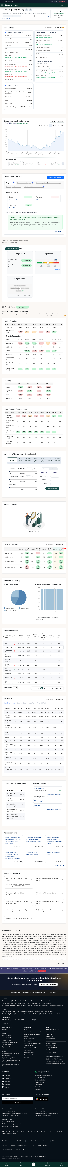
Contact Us (38, 1089)
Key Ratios (60, 121)
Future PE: (12, 484)
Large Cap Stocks (43, 1005)
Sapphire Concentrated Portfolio (55, 1063)
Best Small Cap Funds (47, 1011)
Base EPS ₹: (44, 476)
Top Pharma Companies (56, 1005)
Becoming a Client (51, 1043)
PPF (19, 1020)
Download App (9, 1)
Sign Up (63, 5)
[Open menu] (2, 5)
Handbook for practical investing (33, 1032)
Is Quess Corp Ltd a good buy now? (17, 918)
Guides (26, 1036)
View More (57, 231)
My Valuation (53, 469)
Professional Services (28, 16)
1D (39, 125)
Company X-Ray (50, 1032)
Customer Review (51, 1052)
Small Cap (38, 16)
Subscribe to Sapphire (48, 984)
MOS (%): (44, 484)
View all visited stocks (54, 794)
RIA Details (52, 992)
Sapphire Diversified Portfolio (54, 1061)
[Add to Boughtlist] (30, 9)
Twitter (7, 1087)
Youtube (7, 1081)
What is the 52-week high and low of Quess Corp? (17, 902)
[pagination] (61, 688)
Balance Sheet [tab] (21, 703)
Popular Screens (25, 1001)
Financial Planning (29, 1052)
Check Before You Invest (55, 177)
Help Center (54, 1)
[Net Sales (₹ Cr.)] (30, 636)
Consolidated (58, 27)
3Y (53, 125)
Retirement (38, 1020)
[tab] (10, 183)
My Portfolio (49, 1036)
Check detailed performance (18, 200)
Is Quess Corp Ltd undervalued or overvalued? (47, 911)
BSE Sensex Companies (8, 1005)
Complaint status (7, 1141)
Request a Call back (40, 1080)
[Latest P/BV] (61, 637)
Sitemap (26, 1057)
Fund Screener (21, 1011)
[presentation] (63, 163)
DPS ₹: (44, 480)
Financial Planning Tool (52, 1029)
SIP (3, 1020)
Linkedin (7, 1075)
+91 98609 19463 (46, 1115)
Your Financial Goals (29, 1038)
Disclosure (55, 1141)
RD (15, 1020)
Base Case (45, 469)
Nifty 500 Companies (45, 1003)
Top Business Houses (47, 1001)
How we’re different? (52, 1047)
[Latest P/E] (53, 637)
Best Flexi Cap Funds (8, 1014)
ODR (32, 1145)
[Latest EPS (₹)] (38, 637)
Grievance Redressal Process (19, 1145)
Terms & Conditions (33, 1141)
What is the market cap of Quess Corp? (47, 879)
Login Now (42, 971)
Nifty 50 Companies (32, 1003)
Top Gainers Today (20, 1003)
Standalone (48, 27)
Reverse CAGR (30, 1020)
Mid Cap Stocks (32, 1005)
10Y (59, 125)
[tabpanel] (34, 739)
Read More (60, 963)
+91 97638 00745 (13, 1115)
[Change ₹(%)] (16, 637)
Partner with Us (39, 1082)
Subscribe (62, 1)
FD (6, 1020)
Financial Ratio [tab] (41, 703)
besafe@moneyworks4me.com (43, 1075)
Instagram (8, 1084)
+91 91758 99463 (13, 1126)
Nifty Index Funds (34, 1014)
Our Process (38, 1084)
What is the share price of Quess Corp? (16, 879)
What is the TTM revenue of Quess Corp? (47, 902)
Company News (35, 1001)
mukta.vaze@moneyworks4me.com (48, 1113)
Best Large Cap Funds (21, 1014)
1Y (50, 125)
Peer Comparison (11, 631)
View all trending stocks (53, 809)
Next (56, 688)
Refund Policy (19, 1141)
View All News (58, 865)
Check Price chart (14, 208)
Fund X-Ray (49, 1034)
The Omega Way (50, 1045)
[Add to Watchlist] (26, 9)
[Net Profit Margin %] (46, 637)
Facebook (8, 1078)
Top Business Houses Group (10, 1042)
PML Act (4, 1145)
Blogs (25, 1029)
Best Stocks (15, 1001)
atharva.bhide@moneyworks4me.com (16, 1124)
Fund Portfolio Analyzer (33, 1011)
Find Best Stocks (7, 1037)
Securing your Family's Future (32, 1043)
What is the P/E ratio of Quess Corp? (15, 894)
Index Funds (57, 1014)
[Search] (33, 1164)
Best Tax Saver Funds (46, 1014)
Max (62, 125)
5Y (55, 125)
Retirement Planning (29, 1041)
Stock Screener (6, 1001)
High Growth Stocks (7, 1003)
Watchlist (4, 1029)
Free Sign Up (17, 1102)
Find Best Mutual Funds (8, 1011)
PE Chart (53, 121)
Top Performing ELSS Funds (10, 1058)
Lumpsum (11, 1020)
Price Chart (57, 269)
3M (44, 125)
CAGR (22, 1020)
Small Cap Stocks (22, 1005)
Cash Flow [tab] (31, 703)
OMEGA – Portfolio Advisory (54, 1059)
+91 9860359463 (40, 1077)
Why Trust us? (50, 1050)
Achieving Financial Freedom (32, 1048)
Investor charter (42, 1145)
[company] (12, 637)
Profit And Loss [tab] (9, 703)
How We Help (27, 1050)
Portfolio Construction (30, 1055)
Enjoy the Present (29, 1045)
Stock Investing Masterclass (32, 1034)
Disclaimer (45, 1141)
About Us (37, 1087)
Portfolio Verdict (50, 1038)
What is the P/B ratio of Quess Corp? (46, 894)
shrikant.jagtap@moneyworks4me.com (16, 1113)
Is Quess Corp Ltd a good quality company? (16, 911)
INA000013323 (41, 992)
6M (47, 125)
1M (41, 125)
